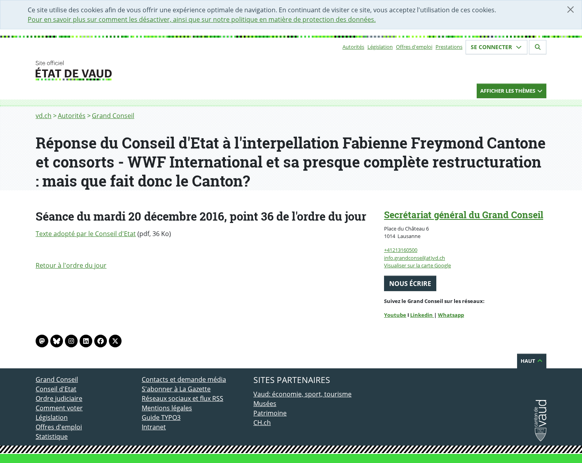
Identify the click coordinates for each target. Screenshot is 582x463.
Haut (528, 360)
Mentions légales (167, 408)
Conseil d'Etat (56, 389)
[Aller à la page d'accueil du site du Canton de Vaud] (139, 70)
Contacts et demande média (184, 379)
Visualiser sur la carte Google (417, 265)
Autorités (353, 46)
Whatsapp (451, 314)
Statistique (52, 436)
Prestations (449, 46)
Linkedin (422, 314)
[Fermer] (570, 9)
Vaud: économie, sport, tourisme (302, 394)
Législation (380, 46)
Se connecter (492, 47)
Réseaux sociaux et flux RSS (182, 398)
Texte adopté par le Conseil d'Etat (86, 233)
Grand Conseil (113, 115)
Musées (264, 403)
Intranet (154, 427)
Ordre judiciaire (59, 398)
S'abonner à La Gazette (176, 389)
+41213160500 (400, 249)
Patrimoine (270, 413)
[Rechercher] (537, 47)
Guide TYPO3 (161, 417)
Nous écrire (410, 283)
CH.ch (262, 422)
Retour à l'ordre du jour (71, 265)
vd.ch (43, 115)
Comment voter (59, 408)
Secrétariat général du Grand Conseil (463, 215)
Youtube (395, 314)
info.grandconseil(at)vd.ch (414, 257)
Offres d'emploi (414, 46)
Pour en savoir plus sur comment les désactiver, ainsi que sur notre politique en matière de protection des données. (202, 19)
